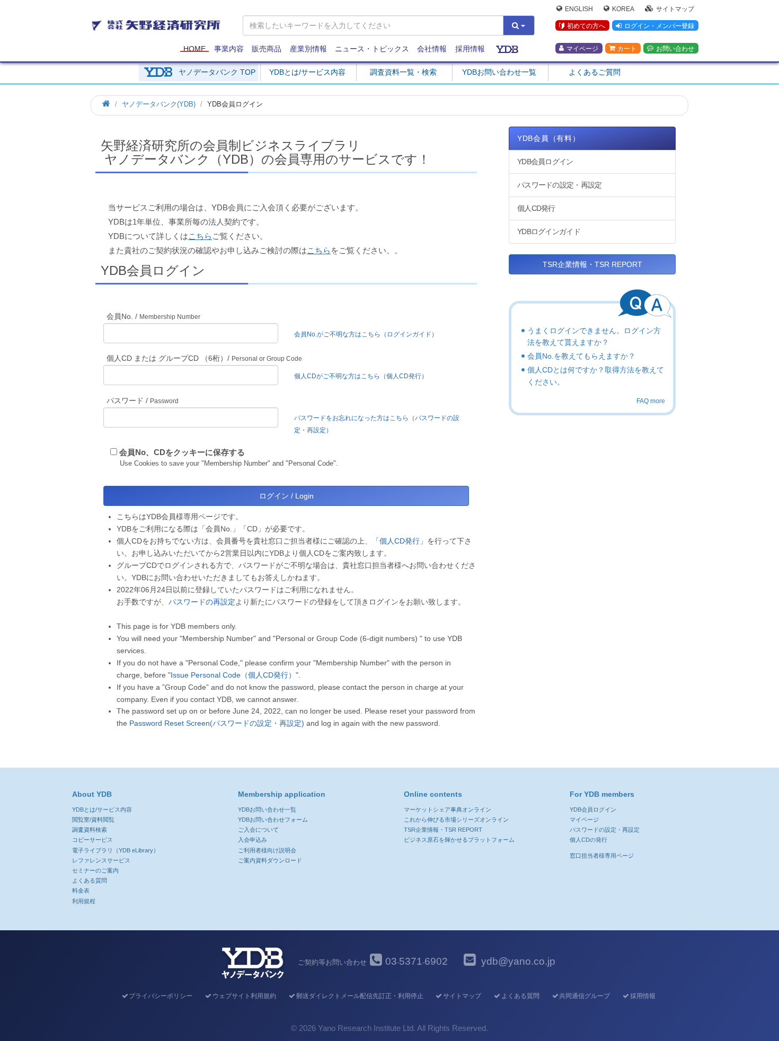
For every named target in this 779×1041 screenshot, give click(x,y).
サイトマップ (675, 8)
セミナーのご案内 (95, 870)
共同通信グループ (584, 996)
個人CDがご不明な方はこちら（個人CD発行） (361, 376)
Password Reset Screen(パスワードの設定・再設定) (216, 723)
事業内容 (229, 49)
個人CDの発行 (588, 840)
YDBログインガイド (548, 231)
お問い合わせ (675, 48)
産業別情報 (308, 49)
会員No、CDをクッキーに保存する (182, 452)
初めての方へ (586, 26)
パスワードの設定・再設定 (559, 185)
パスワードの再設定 (202, 602)
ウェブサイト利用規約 (244, 996)
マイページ (582, 48)
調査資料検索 (89, 829)
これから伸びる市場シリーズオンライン (456, 819)
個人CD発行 (536, 208)
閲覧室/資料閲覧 (93, 819)
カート (626, 48)
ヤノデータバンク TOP (217, 72)
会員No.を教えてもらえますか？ (581, 356)
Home (194, 49)
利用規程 (83, 901)
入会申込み (252, 840)
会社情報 (432, 49)
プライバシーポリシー (160, 996)
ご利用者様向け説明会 (267, 850)
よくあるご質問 (595, 72)
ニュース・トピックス (372, 49)
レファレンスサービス (101, 860)
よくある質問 (89, 880)
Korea (623, 8)
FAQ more (650, 401)
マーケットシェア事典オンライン (447, 809)
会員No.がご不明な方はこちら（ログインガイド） (369, 334)
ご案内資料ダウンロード (270, 860)
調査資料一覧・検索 (403, 72)
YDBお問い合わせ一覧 (499, 72)
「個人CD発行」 (399, 541)
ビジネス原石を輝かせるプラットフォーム (459, 840)
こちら (200, 236)
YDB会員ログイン (545, 161)
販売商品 (266, 49)
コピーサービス (92, 840)
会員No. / (153, 316)
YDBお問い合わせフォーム (273, 819)
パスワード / (143, 400)
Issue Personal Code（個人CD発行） (233, 675)
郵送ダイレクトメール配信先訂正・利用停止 (359, 996)
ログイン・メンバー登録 (659, 26)
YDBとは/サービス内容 (307, 72)
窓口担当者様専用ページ (602, 855)
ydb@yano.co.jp (518, 961)
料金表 (81, 890)
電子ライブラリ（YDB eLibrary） (115, 850)
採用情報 (470, 49)
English (579, 8)
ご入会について (258, 829)
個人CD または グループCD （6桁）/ (204, 358)
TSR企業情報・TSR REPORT (592, 264)
